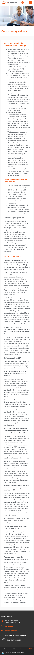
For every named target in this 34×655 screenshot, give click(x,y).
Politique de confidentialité (25, 648)
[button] (30, 2)
